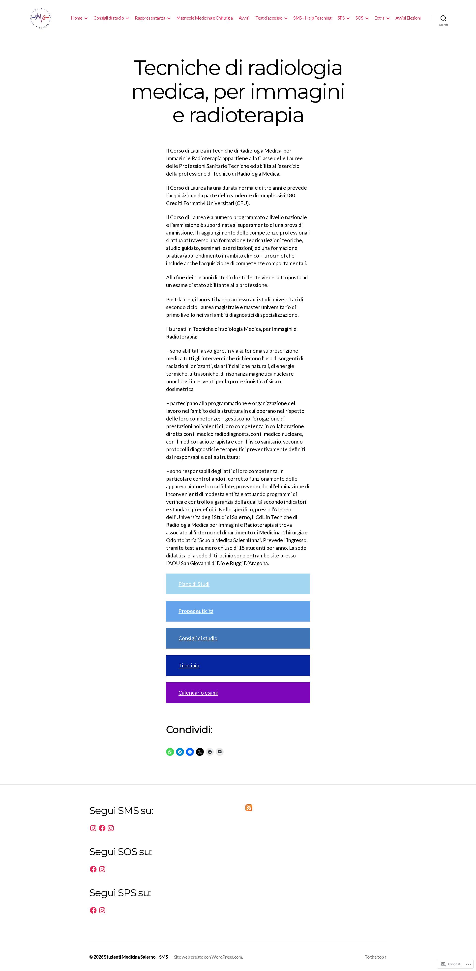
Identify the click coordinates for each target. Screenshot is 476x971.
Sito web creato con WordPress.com (208, 957)
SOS (359, 18)
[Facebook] (102, 828)
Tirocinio (188, 665)
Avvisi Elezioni (408, 18)
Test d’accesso (268, 18)
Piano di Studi (193, 584)
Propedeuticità (195, 611)
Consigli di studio (108, 18)
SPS (341, 18)
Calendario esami (198, 692)
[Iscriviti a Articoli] (316, 807)
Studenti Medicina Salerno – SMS (136, 957)
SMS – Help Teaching (312, 18)
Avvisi (244, 18)
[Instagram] (93, 828)
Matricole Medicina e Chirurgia (204, 18)
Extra (379, 18)
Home (76, 18)
